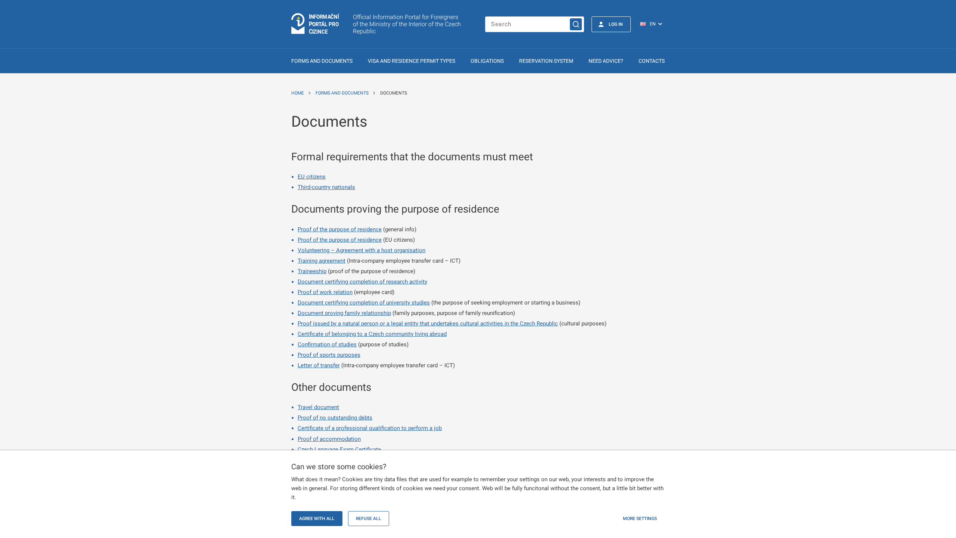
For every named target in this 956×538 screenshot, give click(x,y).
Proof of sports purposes (329, 355)
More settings (640, 518)
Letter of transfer (319, 365)
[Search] (576, 24)
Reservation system (546, 61)
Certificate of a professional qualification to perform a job (370, 428)
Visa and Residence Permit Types (411, 61)
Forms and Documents (322, 61)
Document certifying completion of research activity (362, 281)
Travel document (318, 407)
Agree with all (317, 518)
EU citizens (312, 176)
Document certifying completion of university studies (364, 302)
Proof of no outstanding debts (335, 417)
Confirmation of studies (327, 344)
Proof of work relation (325, 292)
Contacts (652, 61)
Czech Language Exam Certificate (339, 449)
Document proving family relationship (344, 313)
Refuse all (368, 518)
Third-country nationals (326, 187)
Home (297, 93)
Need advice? (606, 61)
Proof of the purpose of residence (340, 229)
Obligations (487, 61)
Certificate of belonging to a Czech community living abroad (372, 334)
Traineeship (312, 271)
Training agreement (321, 260)
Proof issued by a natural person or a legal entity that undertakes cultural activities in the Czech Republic (428, 323)
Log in (616, 24)
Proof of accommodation (329, 439)
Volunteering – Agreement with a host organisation (361, 250)
